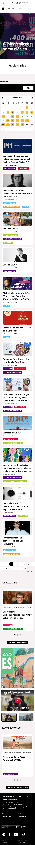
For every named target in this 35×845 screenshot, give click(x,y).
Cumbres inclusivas (12, 432)
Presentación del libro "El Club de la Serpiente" (17, 329)
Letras (25, 207)
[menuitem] (9, 813)
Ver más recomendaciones (17, 787)
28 (22, 125)
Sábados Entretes (11, 228)
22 (27, 120)
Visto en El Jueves (11, 264)
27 (17, 125)
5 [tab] (20, 55)
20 (17, 120)
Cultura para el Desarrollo (15, 481)
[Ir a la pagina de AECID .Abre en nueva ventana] (13, 3)
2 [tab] (14, 55)
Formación (8, 368)
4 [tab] (18, 55)
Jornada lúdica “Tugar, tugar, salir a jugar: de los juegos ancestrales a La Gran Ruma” (16, 397)
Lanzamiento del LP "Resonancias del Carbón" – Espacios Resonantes (15, 506)
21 (22, 120)
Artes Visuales (10, 203)
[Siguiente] (32, 98)
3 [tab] (16, 55)
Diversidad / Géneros (12, 207)
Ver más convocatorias (17, 642)
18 (8, 120)
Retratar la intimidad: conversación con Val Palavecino (13, 540)
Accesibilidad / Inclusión (13, 443)
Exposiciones (23, 168)
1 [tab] (12, 55)
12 (12, 116)
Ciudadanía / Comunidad (12, 239)
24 (3, 125)
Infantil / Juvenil (10, 235)
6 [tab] (23, 55)
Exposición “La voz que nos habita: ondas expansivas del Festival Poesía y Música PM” (16, 159)
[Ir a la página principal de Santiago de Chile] (20, 3)
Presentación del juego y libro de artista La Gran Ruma (16, 360)
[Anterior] (2, 98)
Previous (4, 55)
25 (8, 125)
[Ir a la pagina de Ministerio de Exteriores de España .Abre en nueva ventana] (6, 3)
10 (3, 116)
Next (30, 55)
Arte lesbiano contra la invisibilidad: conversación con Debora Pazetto (17, 193)
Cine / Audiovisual (10, 439)
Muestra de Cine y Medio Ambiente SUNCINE (14, 758)
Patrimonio (8, 243)
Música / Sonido (9, 168)
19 (12, 120)
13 (17, 116)
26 (13, 125)
